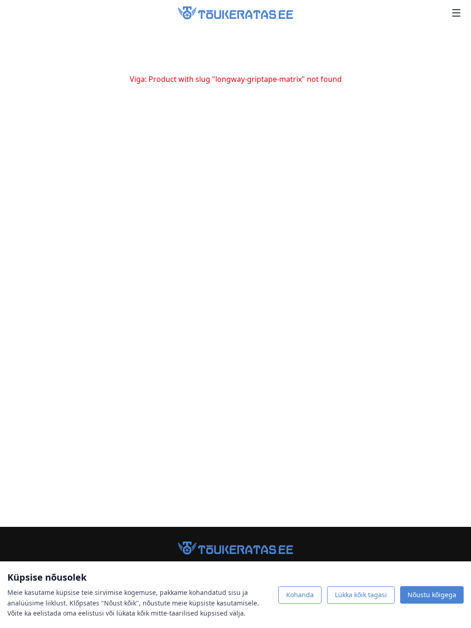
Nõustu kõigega (432, 594)
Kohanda (300, 594)
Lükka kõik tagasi (361, 594)
